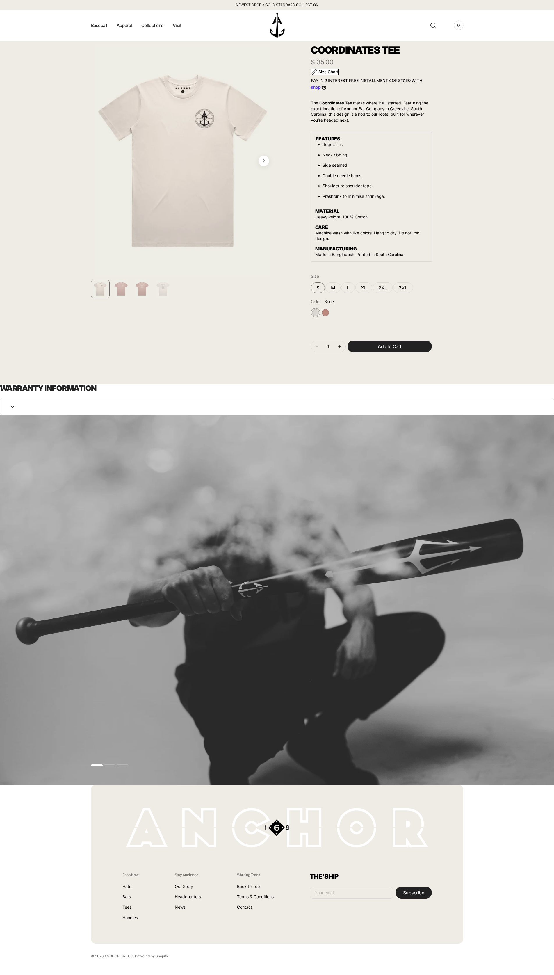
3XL (406, 289)
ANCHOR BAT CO (118, 956)
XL (366, 289)
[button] (433, 25)
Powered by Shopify (151, 956)
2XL (385, 289)
